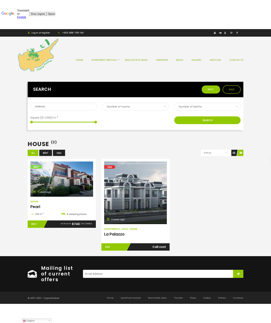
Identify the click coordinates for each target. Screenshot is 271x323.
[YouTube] (215, 32)
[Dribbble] (226, 32)
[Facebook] (237, 32)
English (30, 320)
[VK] (220, 32)
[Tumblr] (209, 32)
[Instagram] (231, 32)
